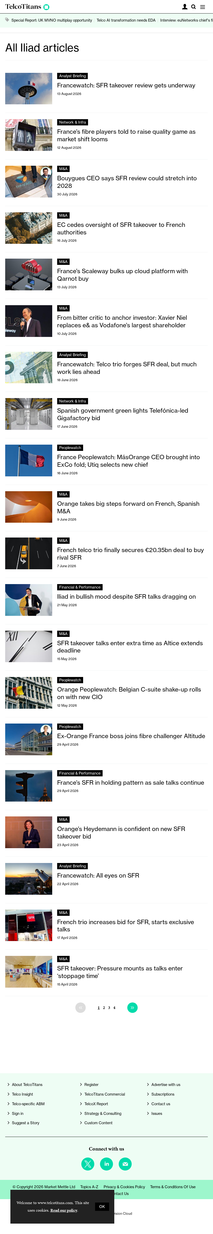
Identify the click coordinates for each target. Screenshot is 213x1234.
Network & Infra (72, 122)
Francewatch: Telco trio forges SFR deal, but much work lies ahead (127, 367)
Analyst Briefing (72, 76)
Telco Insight (22, 1094)
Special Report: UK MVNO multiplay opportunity (51, 20)
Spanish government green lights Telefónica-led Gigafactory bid (122, 414)
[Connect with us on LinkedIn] (106, 1164)
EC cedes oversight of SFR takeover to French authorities (121, 228)
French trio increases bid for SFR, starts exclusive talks (125, 925)
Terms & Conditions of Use (173, 1187)
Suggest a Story (25, 1123)
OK (102, 1206)
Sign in (17, 1113)
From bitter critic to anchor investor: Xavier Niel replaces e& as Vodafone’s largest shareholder (122, 321)
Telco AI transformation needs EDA (126, 20)
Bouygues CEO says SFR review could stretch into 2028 (127, 181)
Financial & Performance (80, 587)
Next (132, 1007)
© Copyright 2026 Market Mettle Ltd (43, 1187)
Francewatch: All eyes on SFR (98, 875)
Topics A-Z (89, 1187)
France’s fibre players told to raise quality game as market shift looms (126, 135)
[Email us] (125, 1164)
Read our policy (63, 1210)
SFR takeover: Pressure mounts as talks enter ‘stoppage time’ (120, 972)
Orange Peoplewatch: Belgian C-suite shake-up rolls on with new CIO (129, 693)
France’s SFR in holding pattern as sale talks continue (130, 782)
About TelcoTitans (27, 1084)
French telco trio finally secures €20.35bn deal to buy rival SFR (130, 553)
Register (91, 1084)
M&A (63, 169)
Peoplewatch (70, 447)
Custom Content (98, 1123)
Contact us (160, 1104)
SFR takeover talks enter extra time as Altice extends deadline (130, 646)
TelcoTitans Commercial (104, 1094)
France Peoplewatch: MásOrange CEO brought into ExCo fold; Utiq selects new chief (128, 460)
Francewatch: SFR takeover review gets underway (126, 85)
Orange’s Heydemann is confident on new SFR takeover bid (121, 832)
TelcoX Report (96, 1104)
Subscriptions (162, 1094)
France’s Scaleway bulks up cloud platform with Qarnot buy (122, 274)
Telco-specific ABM (28, 1104)
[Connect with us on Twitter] (88, 1164)
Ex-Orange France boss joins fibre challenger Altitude (131, 736)
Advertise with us (165, 1084)
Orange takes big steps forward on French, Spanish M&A (128, 507)
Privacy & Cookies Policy (124, 1187)
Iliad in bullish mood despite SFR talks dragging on (126, 596)
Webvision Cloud (119, 1213)
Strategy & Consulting (102, 1113)
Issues (156, 1113)
